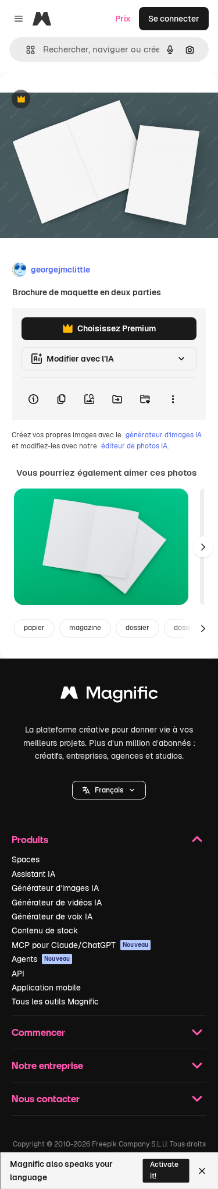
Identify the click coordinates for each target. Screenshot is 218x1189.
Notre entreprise (47, 1065)
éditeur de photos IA (134, 446)
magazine (85, 627)
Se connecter (173, 18)
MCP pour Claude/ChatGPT (80, 945)
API (18, 973)
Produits (30, 839)
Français (109, 790)
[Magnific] (109, 695)
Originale (76, 99)
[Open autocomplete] (26, 49)
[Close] (202, 1171)
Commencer (38, 1032)
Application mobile (46, 987)
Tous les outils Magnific (55, 1001)
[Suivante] (202, 547)
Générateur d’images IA (55, 888)
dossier (137, 627)
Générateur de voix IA (52, 916)
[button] (109, 790)
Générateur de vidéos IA (57, 902)
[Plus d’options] (172, 399)
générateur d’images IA (164, 435)
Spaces (26, 859)
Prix (123, 18)
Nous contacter (46, 1098)
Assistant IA (33, 874)
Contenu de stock (45, 930)
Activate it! (164, 1170)
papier (34, 627)
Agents (41, 959)
